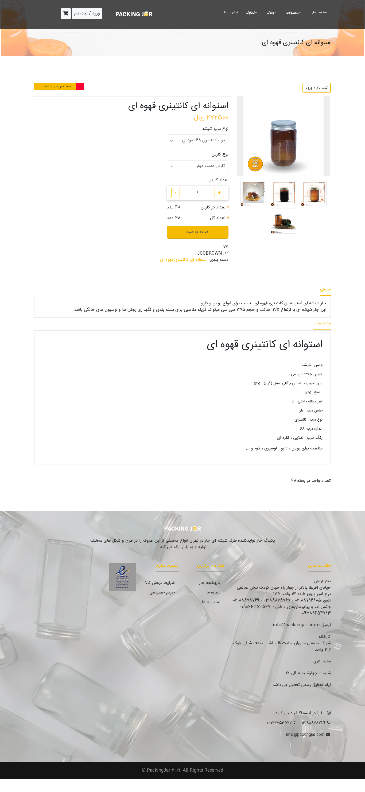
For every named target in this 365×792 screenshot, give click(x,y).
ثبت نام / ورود (317, 88)
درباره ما (213, 592)
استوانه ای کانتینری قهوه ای (184, 259)
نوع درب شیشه (215, 129)
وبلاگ (270, 12)
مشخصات (322, 323)
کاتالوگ (250, 12)
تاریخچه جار (209, 583)
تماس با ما (231, 12)
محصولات (292, 12)
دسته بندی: (218, 260)
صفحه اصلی (318, 12)
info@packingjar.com (305, 734)
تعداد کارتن (218, 180)
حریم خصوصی (162, 592)
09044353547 (279, 723)
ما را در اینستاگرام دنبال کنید (300, 713)
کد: (225, 253)
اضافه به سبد (197, 232)
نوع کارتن (220, 155)
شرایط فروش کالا (160, 583)
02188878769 (313, 723)
